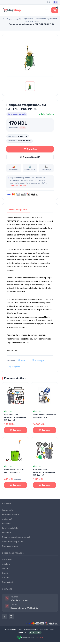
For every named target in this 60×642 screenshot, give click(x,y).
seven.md (39, 638)
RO (55, 2)
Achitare (6, 564)
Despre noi (7, 559)
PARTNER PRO (24, 141)
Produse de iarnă (10, 546)
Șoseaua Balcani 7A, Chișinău (24, 608)
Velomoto (6, 532)
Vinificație (6, 523)
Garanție (6, 577)
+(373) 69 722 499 (19, 600)
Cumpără (32, 149)
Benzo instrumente (10, 514)
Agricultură (7, 519)
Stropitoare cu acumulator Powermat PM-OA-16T (15, 417)
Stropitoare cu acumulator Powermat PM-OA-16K (44, 472)
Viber (22, 360)
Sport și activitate (10, 528)
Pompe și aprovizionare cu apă (16, 537)
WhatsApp (39, 360)
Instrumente (7, 510)
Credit (5, 573)
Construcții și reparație (12, 541)
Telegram (15, 367)
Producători (7, 582)
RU (48, 2)
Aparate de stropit (17, 114)
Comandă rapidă (31, 157)
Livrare (5, 568)
